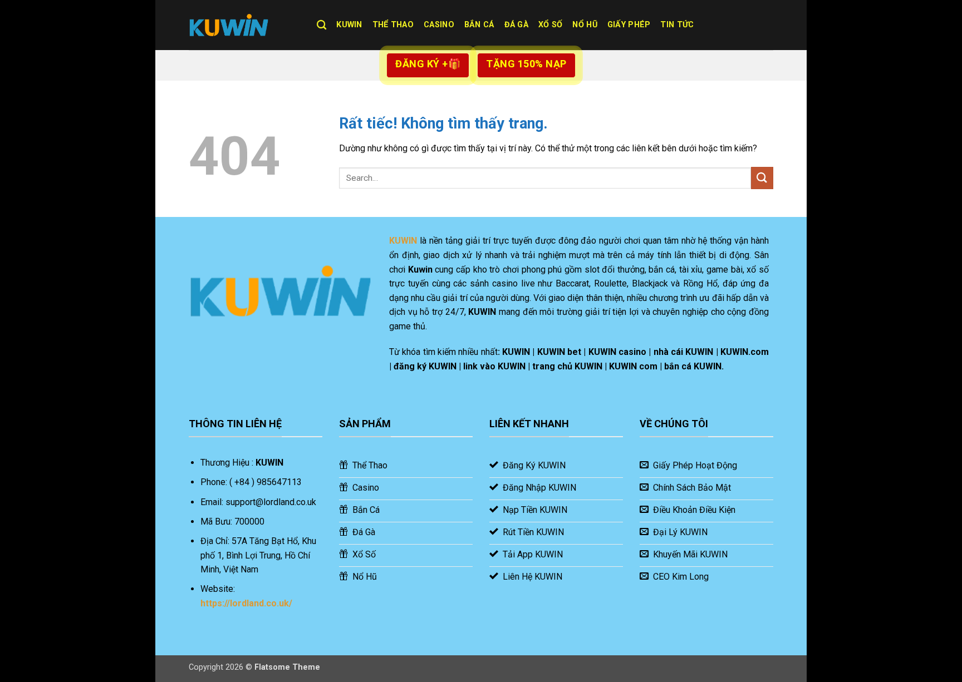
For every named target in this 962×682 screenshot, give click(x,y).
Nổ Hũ (584, 24)
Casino (439, 24)
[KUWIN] (244, 25)
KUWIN (349, 24)
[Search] (321, 25)
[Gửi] (762, 178)
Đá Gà (516, 24)
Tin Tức (677, 24)
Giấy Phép (629, 24)
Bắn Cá (479, 24)
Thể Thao (393, 24)
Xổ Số (550, 24)
